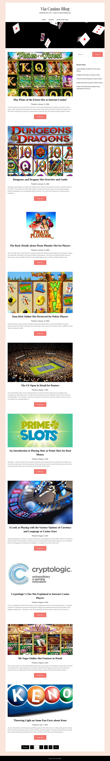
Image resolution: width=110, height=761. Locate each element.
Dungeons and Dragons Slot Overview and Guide (40, 179)
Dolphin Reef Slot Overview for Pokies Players (90, 83)
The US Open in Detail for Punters (40, 385)
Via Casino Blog (55, 8)
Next (56, 747)
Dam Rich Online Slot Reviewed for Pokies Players (40, 316)
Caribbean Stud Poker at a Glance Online (88, 75)
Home (44, 20)
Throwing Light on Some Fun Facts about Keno (40, 720)
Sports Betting (62, 20)
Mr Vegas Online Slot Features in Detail (40, 658)
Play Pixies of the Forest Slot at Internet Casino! (40, 99)
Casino (51, 20)
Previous (25, 747)
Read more (40, 117)
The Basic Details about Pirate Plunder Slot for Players (40, 245)
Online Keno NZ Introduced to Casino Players (89, 79)
